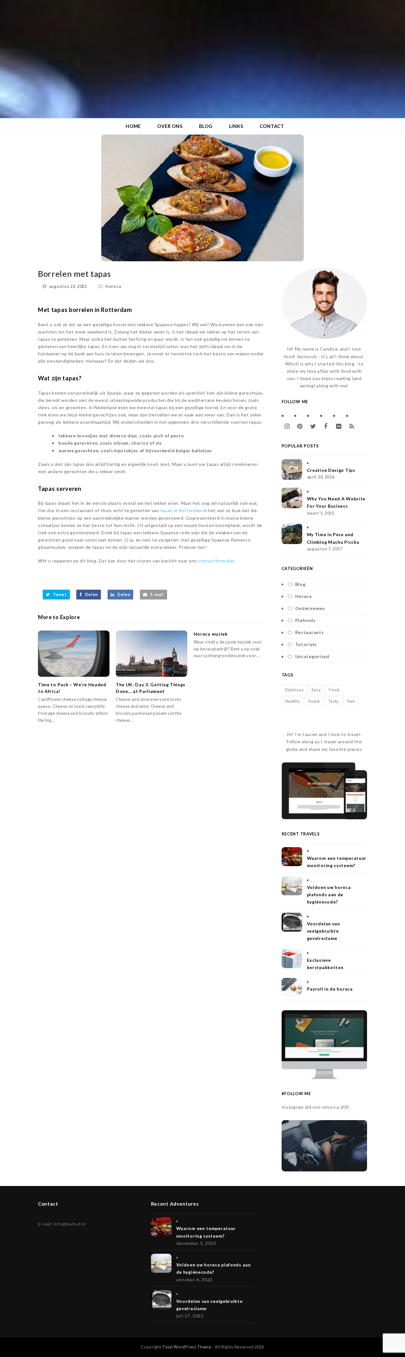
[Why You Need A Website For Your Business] (292, 498)
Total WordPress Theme (186, 1346)
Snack (314, 701)
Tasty (333, 701)
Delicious (294, 689)
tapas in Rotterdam (181, 510)
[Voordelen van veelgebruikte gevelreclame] (292, 922)
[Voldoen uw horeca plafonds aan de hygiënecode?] (292, 885)
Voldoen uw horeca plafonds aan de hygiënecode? (329, 894)
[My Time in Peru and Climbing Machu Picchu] (292, 533)
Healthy (293, 701)
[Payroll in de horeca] (292, 987)
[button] (56, 594)
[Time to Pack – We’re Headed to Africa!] (73, 654)
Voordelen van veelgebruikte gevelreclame (323, 931)
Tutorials (306, 644)
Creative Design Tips (331, 470)
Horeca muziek (211, 634)
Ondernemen (310, 608)
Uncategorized (312, 656)
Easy (316, 689)
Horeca (113, 286)
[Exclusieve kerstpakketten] (292, 958)
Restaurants (309, 632)
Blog (300, 584)
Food (334, 689)
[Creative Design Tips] (292, 469)
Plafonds (305, 620)
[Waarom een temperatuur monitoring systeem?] (292, 856)
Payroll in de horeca (330, 989)
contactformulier (216, 560)
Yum (351, 701)
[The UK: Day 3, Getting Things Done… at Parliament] (151, 654)
